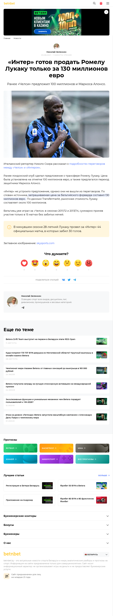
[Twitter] (69, 280)
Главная (7, 38)
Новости (17, 38)
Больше (102, 475)
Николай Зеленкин (56, 52)
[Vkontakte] (63, 280)
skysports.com (45, 243)
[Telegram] (74, 280)
